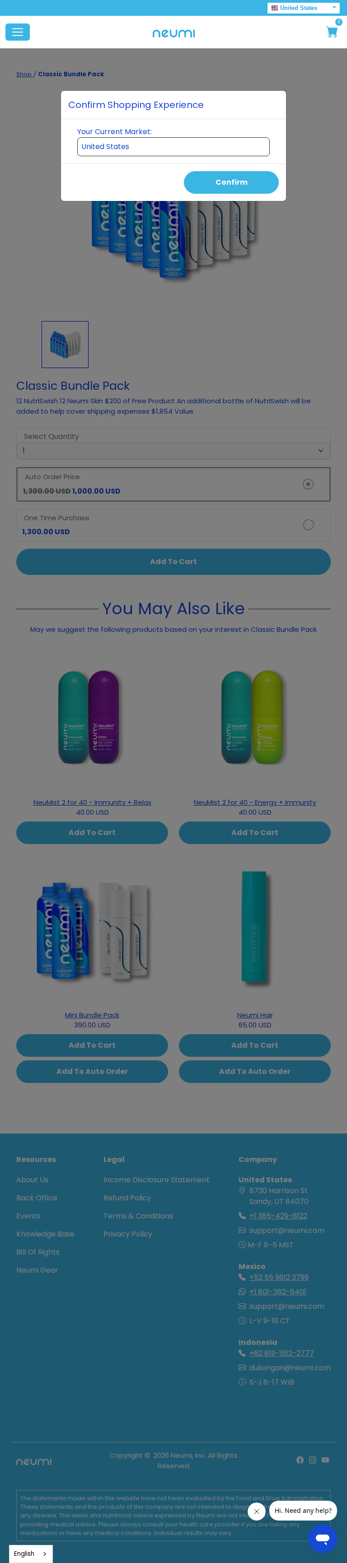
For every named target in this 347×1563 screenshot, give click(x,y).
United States (298, 8)
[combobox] (31, 1554)
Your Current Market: (114, 131)
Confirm (232, 182)
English (24, 1553)
